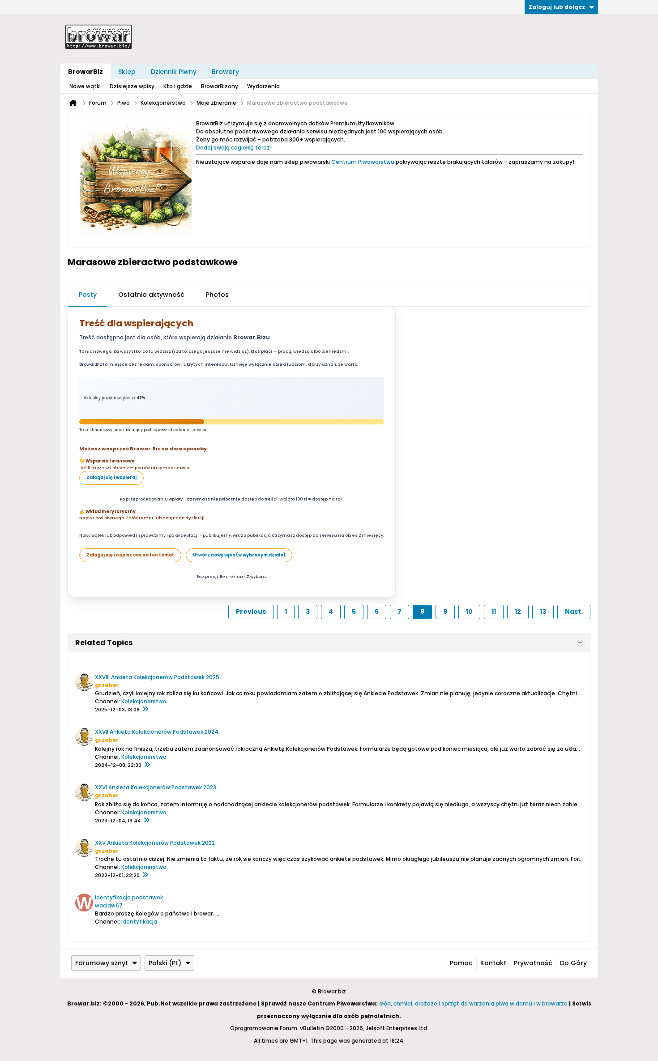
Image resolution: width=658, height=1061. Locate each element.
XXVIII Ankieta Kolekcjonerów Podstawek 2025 (157, 677)
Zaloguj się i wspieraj (111, 477)
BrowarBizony (219, 86)
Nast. (574, 611)
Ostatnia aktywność (151, 294)
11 (493, 611)
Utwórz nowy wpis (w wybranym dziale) (239, 555)
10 (469, 611)
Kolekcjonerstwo (144, 701)
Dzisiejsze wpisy (132, 86)
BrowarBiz (85, 71)
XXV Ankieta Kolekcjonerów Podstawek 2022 (155, 843)
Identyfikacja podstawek (129, 897)
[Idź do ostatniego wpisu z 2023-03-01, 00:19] (145, 875)
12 (518, 611)
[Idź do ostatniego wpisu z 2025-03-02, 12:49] (146, 765)
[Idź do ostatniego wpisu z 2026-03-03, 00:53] (145, 710)
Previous (251, 611)
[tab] (87, 295)
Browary (225, 71)
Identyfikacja (139, 921)
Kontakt (493, 962)
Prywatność (533, 962)
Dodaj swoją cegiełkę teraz (233, 147)
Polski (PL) (165, 962)
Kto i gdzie (177, 86)
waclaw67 (109, 905)
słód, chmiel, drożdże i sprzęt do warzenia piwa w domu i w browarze (473, 1003)
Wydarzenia (263, 86)
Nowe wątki (85, 86)
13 (543, 611)
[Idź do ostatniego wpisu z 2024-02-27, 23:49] (146, 821)
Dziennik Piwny (174, 71)
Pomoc (461, 962)
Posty (88, 294)
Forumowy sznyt (101, 962)
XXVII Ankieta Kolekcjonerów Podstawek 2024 (156, 732)
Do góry (573, 962)
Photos (217, 294)
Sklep (127, 71)
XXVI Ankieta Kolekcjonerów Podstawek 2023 (155, 787)
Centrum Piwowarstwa (362, 162)
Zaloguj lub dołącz (557, 7)
